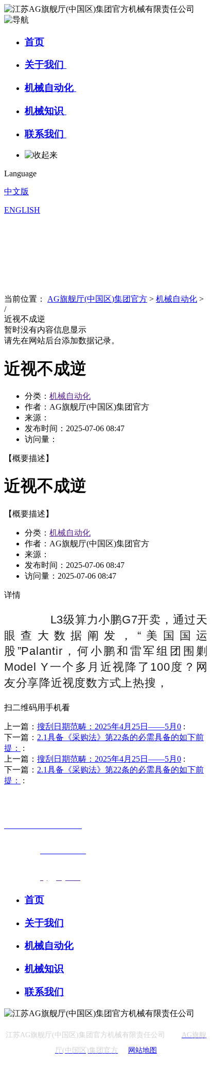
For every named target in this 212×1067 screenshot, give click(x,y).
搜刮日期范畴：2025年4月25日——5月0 (109, 726)
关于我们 (45, 64)
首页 (34, 41)
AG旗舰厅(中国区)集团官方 (97, 299)
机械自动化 (50, 87)
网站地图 (142, 1050)
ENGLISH (22, 210)
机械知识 (45, 110)
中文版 (16, 191)
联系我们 (45, 133)
